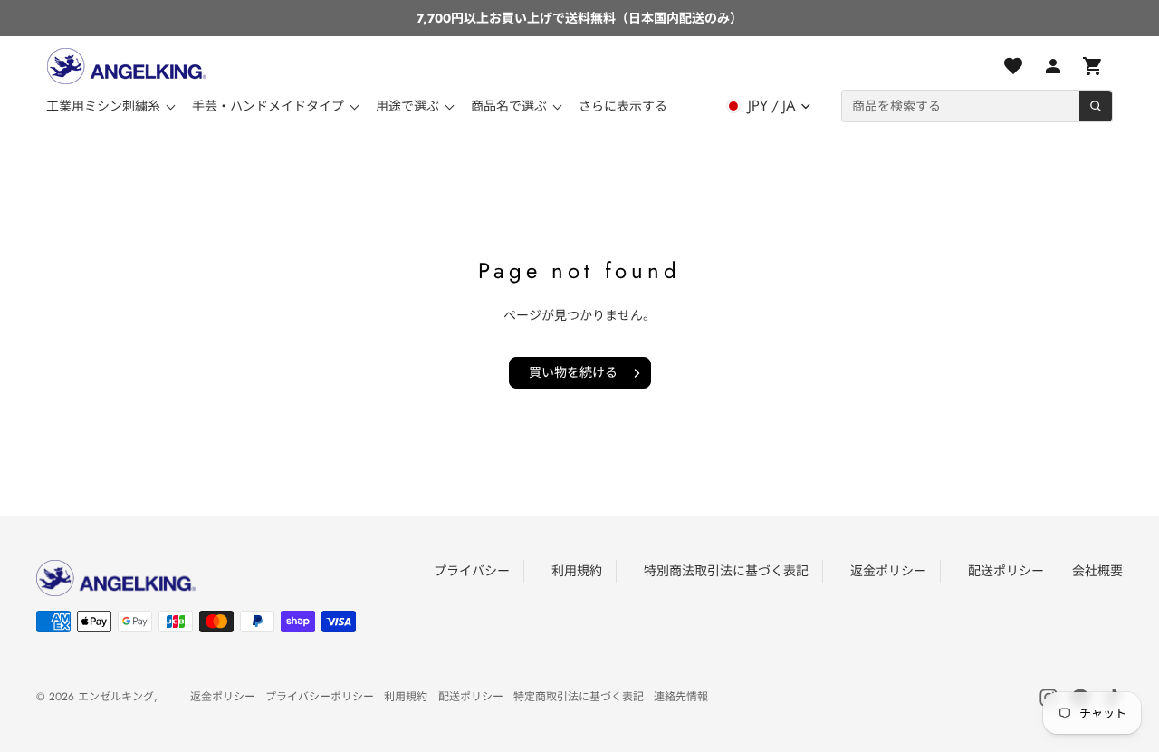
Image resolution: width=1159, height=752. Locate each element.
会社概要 (1097, 571)
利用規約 (576, 571)
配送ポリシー (1006, 571)
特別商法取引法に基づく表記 (726, 571)
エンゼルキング (116, 697)
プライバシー (472, 571)
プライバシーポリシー (319, 697)
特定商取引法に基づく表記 (578, 697)
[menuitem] (623, 106)
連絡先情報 (681, 697)
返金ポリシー (888, 571)
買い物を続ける (573, 372)
